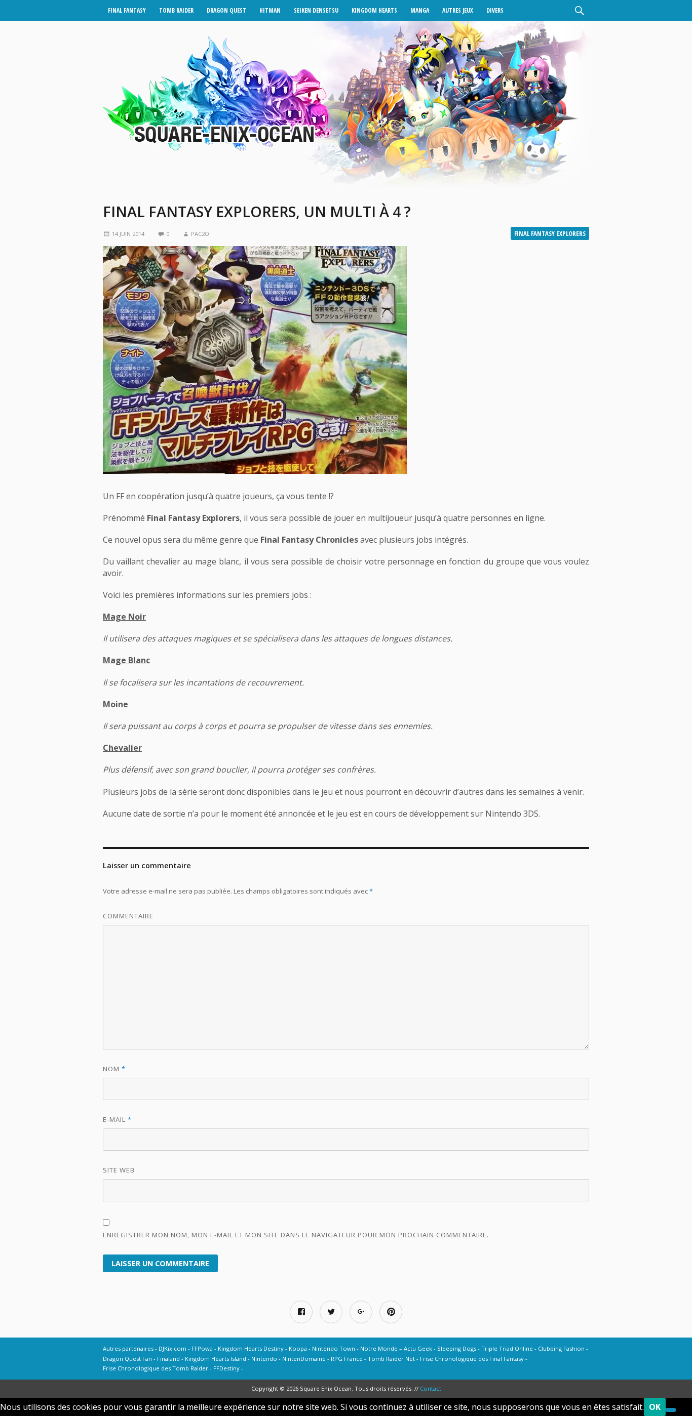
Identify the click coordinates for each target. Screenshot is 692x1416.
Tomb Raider (176, 10)
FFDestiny (226, 1368)
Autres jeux (457, 10)
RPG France (347, 1358)
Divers (495, 10)
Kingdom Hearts (374, 10)
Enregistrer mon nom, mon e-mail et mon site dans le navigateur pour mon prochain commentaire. (296, 1234)
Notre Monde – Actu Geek (396, 1348)
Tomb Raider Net (391, 1358)
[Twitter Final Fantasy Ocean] (331, 1312)
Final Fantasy (127, 10)
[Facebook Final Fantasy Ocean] (301, 1312)
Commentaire (128, 915)
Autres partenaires (128, 1348)
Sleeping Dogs (456, 1348)
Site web (119, 1170)
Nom (114, 1068)
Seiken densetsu (316, 10)
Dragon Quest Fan (127, 1358)
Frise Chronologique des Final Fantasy (472, 1358)
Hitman (270, 10)
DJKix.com (172, 1348)
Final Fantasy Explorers (550, 233)
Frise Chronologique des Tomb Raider (155, 1368)
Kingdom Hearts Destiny (251, 1348)
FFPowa (202, 1348)
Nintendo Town (333, 1348)
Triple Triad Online (507, 1348)
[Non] (671, 1410)
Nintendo (264, 1358)
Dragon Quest (226, 10)
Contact (430, 1388)
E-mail (117, 1119)
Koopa (298, 1348)
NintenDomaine (304, 1358)
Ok (655, 1406)
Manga (419, 10)
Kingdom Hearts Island (215, 1358)
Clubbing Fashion (561, 1348)
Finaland (168, 1358)
